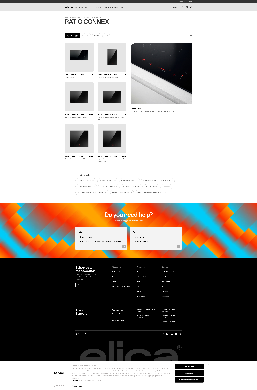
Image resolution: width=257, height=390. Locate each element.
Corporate (115, 277)
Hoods (139, 272)
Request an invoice (168, 322)
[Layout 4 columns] (191, 36)
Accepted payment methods (168, 311)
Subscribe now (82, 285)
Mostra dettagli (77, 386)
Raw (106, 36)
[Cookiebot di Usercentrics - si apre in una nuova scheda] (59, 386)
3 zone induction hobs (109, 187)
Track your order (118, 310)
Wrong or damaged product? (143, 316)
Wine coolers (141, 296)
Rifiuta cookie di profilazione (189, 379)
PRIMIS (96, 36)
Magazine (164, 291)
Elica (66, 17)
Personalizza (188, 373)
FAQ (162, 286)
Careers (114, 282)
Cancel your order (118, 320)
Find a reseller (165, 282)
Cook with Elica (117, 272)
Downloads (165, 277)
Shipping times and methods (168, 316)
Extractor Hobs (142, 277)
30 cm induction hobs (86, 181)
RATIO (87, 36)
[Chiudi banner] (208, 364)
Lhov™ (139, 286)
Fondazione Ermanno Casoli (121, 286)
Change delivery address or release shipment (121, 315)
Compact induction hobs (122, 193)
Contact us (165, 296)
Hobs (138, 282)
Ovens (139, 291)
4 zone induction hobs (131, 187)
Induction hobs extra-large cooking (92, 193)
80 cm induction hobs (129, 181)
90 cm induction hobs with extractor (158, 181)
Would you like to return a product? (146, 311)
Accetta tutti (189, 366)
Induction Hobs (75, 17)
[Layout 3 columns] (187, 36)
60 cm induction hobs (107, 181)
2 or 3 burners (151, 187)
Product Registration (168, 272)
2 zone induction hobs (86, 187)
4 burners (166, 187)
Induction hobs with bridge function (151, 193)
